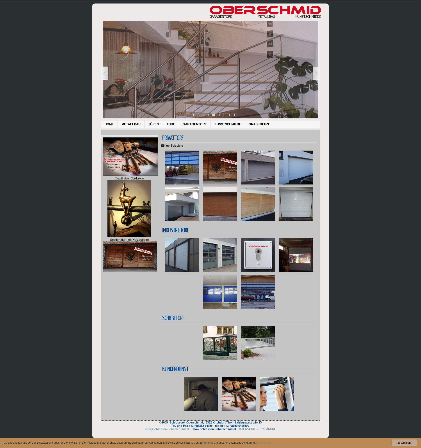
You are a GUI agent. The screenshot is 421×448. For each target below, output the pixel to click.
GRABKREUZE (259, 124)
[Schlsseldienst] (238, 410)
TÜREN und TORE (161, 124)
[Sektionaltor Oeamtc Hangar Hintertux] (258, 308)
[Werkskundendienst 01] (276, 410)
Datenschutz (263, 442)
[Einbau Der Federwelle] (201, 410)
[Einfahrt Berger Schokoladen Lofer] (258, 359)
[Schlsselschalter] (258, 271)
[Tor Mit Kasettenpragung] (295, 220)
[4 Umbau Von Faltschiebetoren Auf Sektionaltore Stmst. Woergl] (182, 271)
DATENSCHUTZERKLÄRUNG (257, 429)
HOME (109, 124)
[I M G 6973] (182, 220)
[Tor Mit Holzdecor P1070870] (220, 220)
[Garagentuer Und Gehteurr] (258, 183)
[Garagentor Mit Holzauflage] (220, 183)
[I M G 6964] (295, 183)
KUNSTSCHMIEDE (227, 124)
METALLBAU (131, 124)
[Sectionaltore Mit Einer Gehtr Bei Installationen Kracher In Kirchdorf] (220, 308)
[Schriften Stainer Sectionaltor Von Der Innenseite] (295, 271)
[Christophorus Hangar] (182, 183)
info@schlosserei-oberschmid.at (167, 429)
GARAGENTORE (195, 124)
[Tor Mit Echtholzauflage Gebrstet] (258, 220)
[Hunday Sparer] (220, 271)
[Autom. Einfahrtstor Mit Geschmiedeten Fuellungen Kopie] (220, 359)
